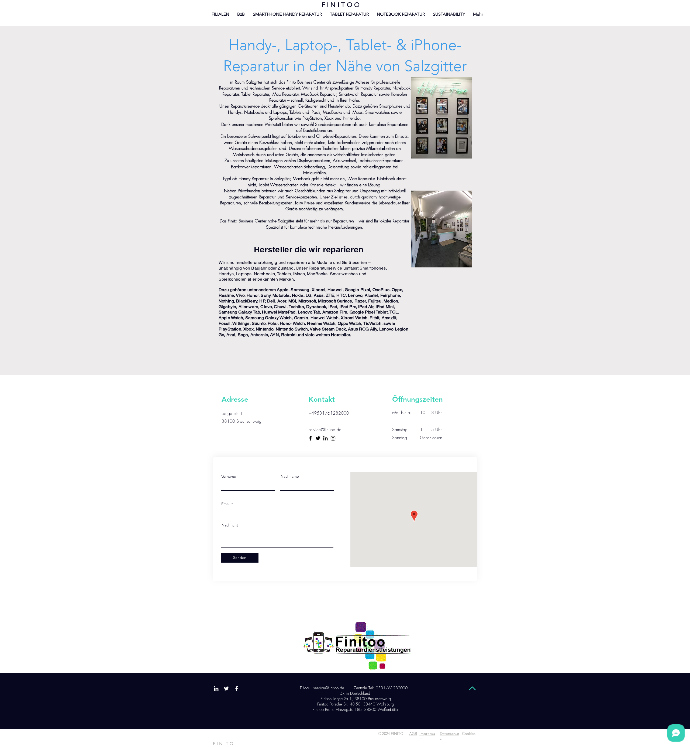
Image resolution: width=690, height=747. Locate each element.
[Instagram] (333, 438)
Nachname (290, 476)
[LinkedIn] (325, 438)
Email (225, 504)
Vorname (228, 476)
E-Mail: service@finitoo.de (321, 688)
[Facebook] (310, 438)
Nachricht (230, 525)
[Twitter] (318, 438)
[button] (478, 14)
